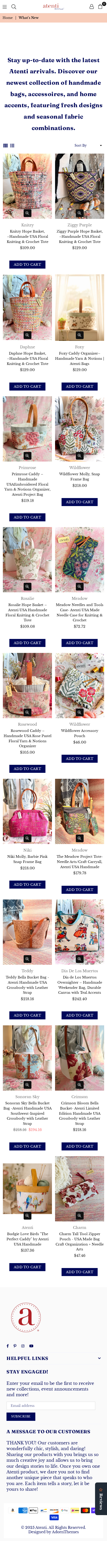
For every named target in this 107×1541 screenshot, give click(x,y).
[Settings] (91, 6)
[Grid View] (5, 145)
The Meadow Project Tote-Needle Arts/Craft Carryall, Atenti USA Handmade (80, 861)
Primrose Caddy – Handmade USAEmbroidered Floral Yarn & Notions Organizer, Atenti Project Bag (27, 484)
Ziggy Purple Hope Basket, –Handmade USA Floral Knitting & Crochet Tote (80, 236)
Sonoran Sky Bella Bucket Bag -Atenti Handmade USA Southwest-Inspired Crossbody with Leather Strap (27, 1113)
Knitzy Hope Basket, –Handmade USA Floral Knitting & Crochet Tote (27, 236)
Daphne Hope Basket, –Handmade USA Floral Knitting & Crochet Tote (27, 358)
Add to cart (27, 264)
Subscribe (21, 1416)
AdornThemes (65, 1532)
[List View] (12, 145)
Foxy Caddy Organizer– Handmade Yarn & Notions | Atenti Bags (79, 358)
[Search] (13, 6)
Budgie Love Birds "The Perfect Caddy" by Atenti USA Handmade (27, 1239)
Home (8, 18)
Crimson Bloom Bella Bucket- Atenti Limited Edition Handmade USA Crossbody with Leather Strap (80, 1113)
